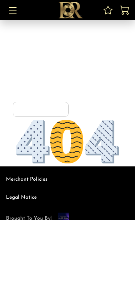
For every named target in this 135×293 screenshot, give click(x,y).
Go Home (49, 109)
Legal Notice (21, 197)
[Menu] (12, 10)
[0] (124, 10)
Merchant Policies (27, 179)
